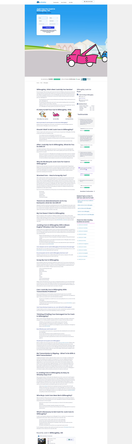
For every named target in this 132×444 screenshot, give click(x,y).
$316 (71, 439)
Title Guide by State (67, 427)
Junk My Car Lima (81, 259)
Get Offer (71, 2)
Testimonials (56, 2)
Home (38, 82)
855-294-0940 (59, 219)
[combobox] (43, 18)
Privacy (49, 32)
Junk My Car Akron (82, 240)
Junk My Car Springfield (83, 253)
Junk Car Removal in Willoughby (84, 208)
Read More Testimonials (86, 191)
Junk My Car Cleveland (83, 231)
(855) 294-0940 (72, 390)
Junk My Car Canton (82, 246)
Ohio (41, 82)
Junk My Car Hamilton (82, 250)
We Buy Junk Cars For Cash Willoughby (86, 214)
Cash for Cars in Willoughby (83, 211)
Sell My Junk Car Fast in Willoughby (85, 205)
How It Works (63, 2)
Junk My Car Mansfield (82, 256)
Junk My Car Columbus (83, 228)
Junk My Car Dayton (82, 234)
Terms (47, 32)
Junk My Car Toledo (82, 237)
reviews (45, 386)
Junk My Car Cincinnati (82, 224)
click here (44, 250)
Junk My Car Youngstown (83, 243)
